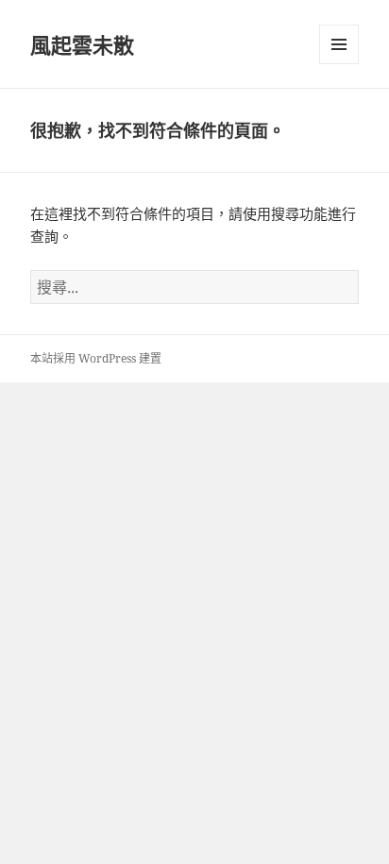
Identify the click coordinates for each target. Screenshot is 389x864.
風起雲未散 (82, 44)
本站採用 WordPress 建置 (95, 358)
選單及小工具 (339, 44)
